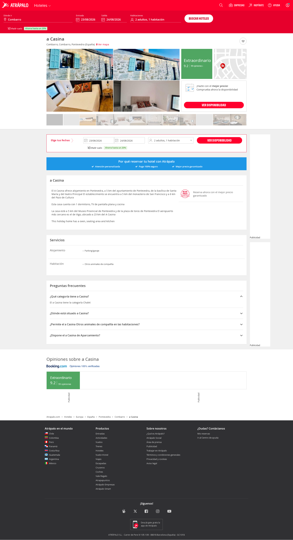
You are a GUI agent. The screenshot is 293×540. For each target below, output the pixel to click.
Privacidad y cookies (156, 459)
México (52, 463)
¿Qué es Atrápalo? (155, 433)
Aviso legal (151, 463)
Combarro (120, 416)
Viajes (98, 459)
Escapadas (101, 463)
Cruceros (100, 467)
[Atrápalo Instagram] (158, 511)
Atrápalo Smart (103, 488)
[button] (243, 41)
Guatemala (54, 454)
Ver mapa (103, 44)
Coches (99, 471)
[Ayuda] (274, 5)
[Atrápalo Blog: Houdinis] (124, 511)
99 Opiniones (196, 65)
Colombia (54, 437)
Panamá (53, 446)
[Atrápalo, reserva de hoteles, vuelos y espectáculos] (15, 5)
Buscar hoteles (199, 18)
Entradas (100, 433)
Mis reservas (203, 433)
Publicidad (151, 446)
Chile (51, 433)
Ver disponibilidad (219, 140)
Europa (79, 416)
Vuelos (99, 442)
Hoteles (68, 416)
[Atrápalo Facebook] (147, 511)
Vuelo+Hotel (102, 454)
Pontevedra (105, 416)
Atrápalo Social (153, 437)
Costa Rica (54, 450)
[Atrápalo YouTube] (169, 511)
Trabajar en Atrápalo (156, 450)
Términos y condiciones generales (163, 454)
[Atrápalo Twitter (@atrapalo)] (135, 511)
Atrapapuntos (103, 480)
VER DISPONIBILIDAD (214, 105)
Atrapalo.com (53, 416)
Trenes (99, 446)
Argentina (54, 459)
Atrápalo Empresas (105, 484)
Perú (51, 442)
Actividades (101, 437)
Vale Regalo (101, 476)
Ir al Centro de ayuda (207, 437)
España (91, 416)
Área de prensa (154, 442)
